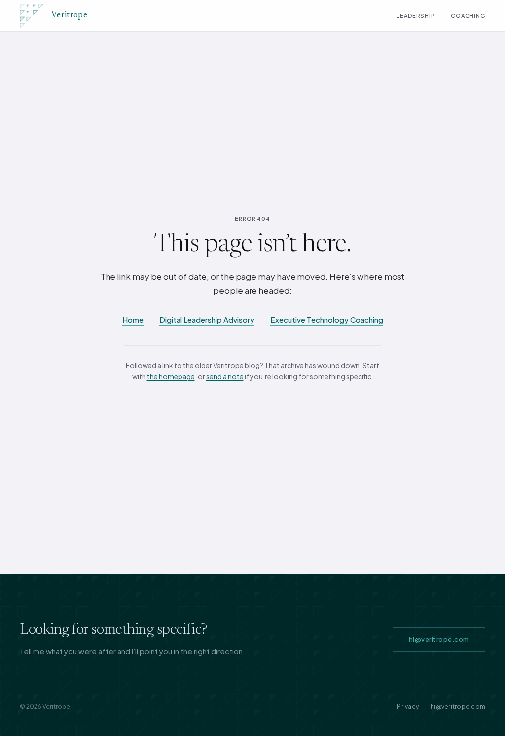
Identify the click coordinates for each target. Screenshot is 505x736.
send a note (225, 376)
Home (133, 319)
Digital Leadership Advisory (206, 319)
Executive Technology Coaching (326, 319)
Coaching (468, 15)
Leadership (416, 15)
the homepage (171, 376)
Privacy (408, 706)
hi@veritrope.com (439, 639)
